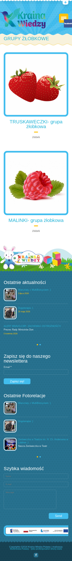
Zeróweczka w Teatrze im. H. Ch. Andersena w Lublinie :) (43, 441)
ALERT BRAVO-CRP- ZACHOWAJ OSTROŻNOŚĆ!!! (32, 326)
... (35, 329)
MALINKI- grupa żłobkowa (36, 220)
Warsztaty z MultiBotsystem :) (34, 289)
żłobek (36, 137)
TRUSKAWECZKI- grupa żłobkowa (36, 124)
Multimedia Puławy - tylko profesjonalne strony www (36, 549)
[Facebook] (36, 555)
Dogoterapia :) (25, 308)
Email (7, 367)
